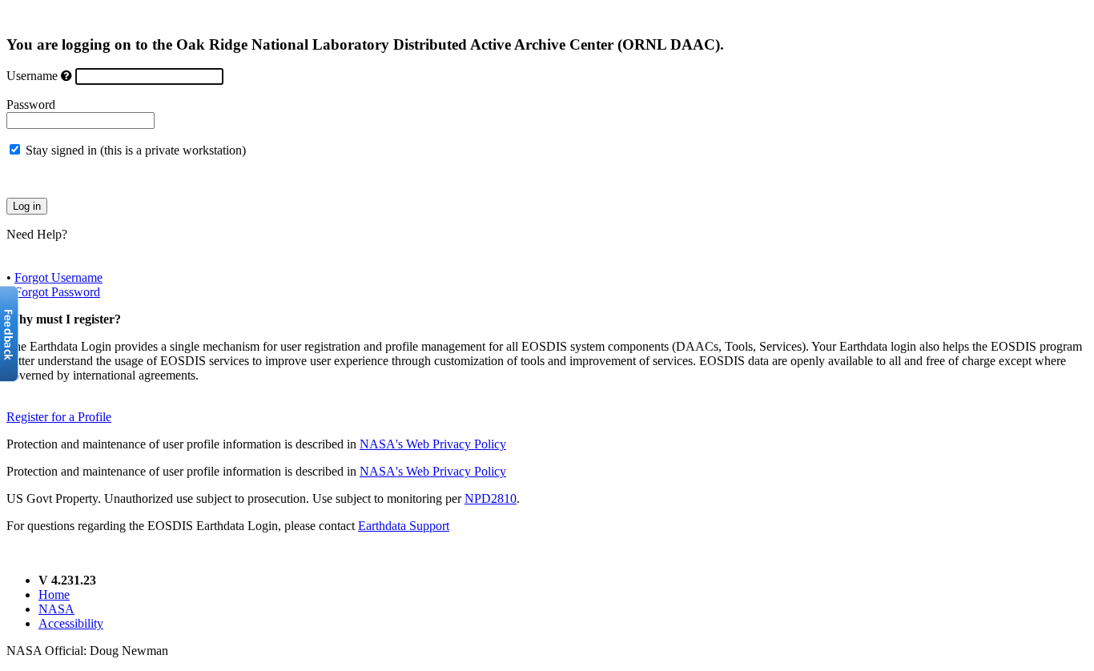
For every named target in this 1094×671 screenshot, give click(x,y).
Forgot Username (58, 277)
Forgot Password (57, 292)
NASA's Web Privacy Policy (433, 444)
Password (30, 104)
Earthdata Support (403, 525)
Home (54, 594)
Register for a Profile (58, 417)
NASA (56, 609)
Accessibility (70, 623)
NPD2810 (491, 498)
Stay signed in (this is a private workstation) (136, 150)
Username (32, 75)
